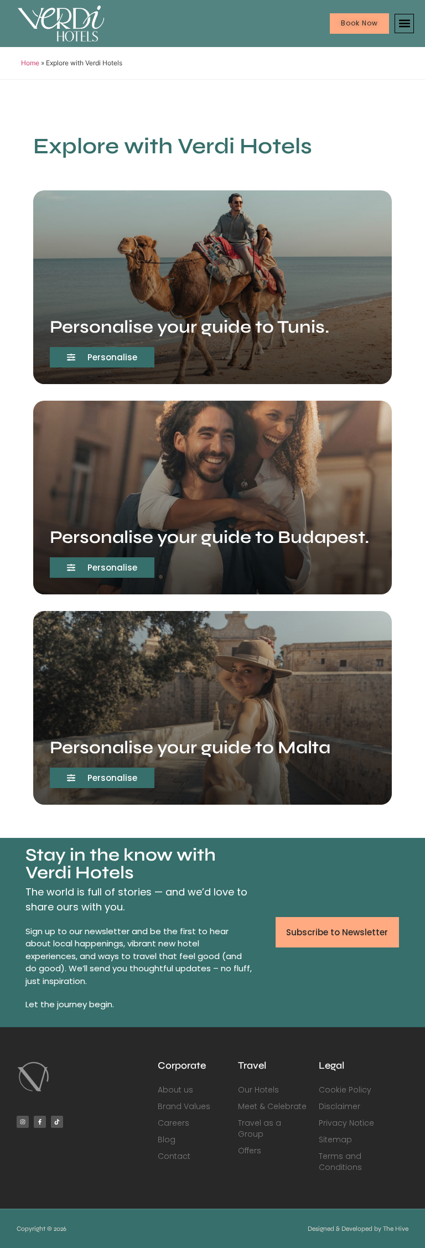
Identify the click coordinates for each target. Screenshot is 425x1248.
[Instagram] (23, 1122)
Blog (166, 1139)
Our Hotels (258, 1089)
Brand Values (184, 1106)
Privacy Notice (346, 1122)
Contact (174, 1156)
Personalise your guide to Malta (190, 747)
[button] (404, 23)
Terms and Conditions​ (340, 1162)
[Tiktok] (57, 1122)
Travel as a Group (259, 1128)
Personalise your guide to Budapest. (209, 537)
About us (175, 1089)
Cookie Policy (345, 1089)
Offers (249, 1150)
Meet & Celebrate (272, 1106)
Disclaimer (339, 1106)
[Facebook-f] (40, 1122)
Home (30, 63)
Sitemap (335, 1139)
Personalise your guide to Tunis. (189, 327)
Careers (173, 1122)
